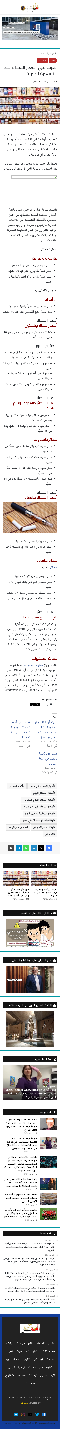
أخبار (43, 54)
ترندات (32, 1375)
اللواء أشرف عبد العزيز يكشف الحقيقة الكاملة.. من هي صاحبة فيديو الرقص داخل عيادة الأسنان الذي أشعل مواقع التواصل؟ (22, 1143)
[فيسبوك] (49, 848)
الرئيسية (51, 54)
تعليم (49, 1367)
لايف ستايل (47, 1375)
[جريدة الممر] (30, 7)
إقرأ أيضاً (42, 60)
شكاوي (9, 1375)
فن (27, 1351)
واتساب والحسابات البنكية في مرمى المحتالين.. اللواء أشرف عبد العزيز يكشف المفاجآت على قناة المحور (20, 1182)
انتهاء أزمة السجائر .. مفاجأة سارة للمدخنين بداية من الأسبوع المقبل (46, 730)
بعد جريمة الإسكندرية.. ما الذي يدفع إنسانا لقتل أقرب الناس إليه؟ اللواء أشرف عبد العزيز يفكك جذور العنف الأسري (21, 1125)
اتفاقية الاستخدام (29, 1423)
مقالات (50, 1359)
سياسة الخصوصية (47, 1423)
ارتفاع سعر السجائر (44, 827)
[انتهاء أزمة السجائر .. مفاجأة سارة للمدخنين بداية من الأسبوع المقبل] (16, 878)
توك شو (38, 1359)
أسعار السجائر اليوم (43, 793)
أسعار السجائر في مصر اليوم (39, 806)
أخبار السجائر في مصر (42, 786)
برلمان (36, 1351)
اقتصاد (40, 1343)
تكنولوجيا (24, 1367)
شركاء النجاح (14, 1351)
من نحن (17, 1423)
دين (8, 1359)
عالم (31, 1343)
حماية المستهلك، (33, 665)
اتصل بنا (8, 1423)
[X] (41, 848)
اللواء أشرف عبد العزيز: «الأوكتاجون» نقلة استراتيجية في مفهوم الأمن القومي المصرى (20, 1197)
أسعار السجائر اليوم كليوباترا (39, 800)
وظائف (21, 1375)
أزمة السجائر (16, 786)
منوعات (38, 1367)
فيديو (11, 1367)
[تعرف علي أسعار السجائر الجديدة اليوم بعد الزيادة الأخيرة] (44, 878)
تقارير (27, 1359)
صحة (16, 1359)
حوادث (20, 1343)
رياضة (10, 1343)
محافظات (48, 1351)
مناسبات (30, 1383)
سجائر (53, 567)
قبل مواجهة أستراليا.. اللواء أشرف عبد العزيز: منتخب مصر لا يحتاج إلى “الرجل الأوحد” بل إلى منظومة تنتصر (20, 1213)
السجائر (50, 834)
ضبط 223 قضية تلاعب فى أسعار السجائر (47, 759)
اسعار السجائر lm (17, 827)
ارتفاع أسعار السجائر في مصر (38, 820)
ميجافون (23, 1403)
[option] (30, 1082)
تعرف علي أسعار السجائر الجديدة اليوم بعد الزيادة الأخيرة (20, 730)
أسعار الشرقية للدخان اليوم (39, 813)
